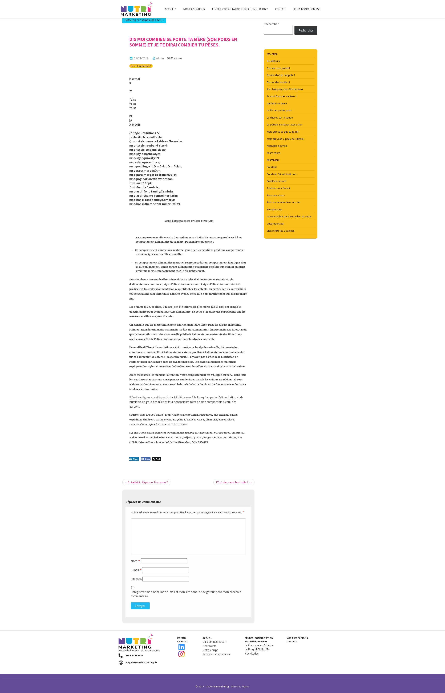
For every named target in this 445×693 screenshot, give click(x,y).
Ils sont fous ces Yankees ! (282, 96)
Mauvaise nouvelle (277, 145)
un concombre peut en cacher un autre (289, 216)
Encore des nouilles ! (278, 82)
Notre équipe (210, 650)
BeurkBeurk (273, 61)
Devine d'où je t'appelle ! (281, 75)
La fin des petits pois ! (141, 66)
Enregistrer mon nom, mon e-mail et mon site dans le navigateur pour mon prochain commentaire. (186, 594)
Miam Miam (273, 153)
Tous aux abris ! (276, 195)
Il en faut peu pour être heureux (285, 89)
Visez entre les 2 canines (280, 230)
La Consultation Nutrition (259, 645)
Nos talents (209, 646)
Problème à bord (276, 181)
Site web (136, 579)
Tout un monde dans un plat (283, 202)
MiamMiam (273, 160)
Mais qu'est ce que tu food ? (283, 131)
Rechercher (271, 24)
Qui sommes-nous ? (214, 641)
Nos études (252, 653)
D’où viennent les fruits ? (232, 482)
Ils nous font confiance (216, 654)
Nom (135, 561)
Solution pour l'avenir (279, 188)
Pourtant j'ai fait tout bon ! (282, 174)
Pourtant (272, 167)
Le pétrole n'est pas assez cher (284, 124)
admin (160, 58)
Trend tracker (274, 209)
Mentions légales (240, 686)
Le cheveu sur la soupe (280, 117)
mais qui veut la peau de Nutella (285, 138)
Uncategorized (275, 223)
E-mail (136, 570)
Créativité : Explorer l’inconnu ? (148, 482)
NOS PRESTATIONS (297, 638)
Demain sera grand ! (278, 68)
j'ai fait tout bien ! (277, 103)
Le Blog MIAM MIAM (257, 649)
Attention (272, 54)
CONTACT (292, 641)
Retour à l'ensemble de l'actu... (144, 20)
